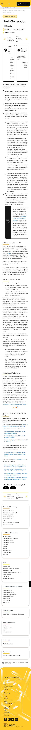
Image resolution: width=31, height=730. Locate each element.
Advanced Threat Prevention (9, 594)
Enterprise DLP (6, 600)
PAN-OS (5, 548)
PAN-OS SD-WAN (7, 550)
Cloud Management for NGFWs (10, 538)
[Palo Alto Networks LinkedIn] (9, 720)
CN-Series (5, 544)
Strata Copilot (23, 4)
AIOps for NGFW (7, 536)
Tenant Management (8, 524)
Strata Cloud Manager (8, 510)
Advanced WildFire (7, 590)
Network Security (8, 662)
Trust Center (7, 712)
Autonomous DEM (7, 632)
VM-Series (5, 554)
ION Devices (6, 576)
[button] (30, 584)
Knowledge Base (8, 703)
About (5, 696)
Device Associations (7, 518)
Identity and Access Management (11, 522)
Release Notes (7, 681)
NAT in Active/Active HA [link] (19, 459)
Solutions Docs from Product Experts (11, 655)
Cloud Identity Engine (8, 514)
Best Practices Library (8, 643)
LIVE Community (8, 701)
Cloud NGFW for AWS (8, 540)
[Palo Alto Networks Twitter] (13, 720)
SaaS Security (6, 602)
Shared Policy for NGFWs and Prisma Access (13, 614)
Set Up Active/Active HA (8, 12)
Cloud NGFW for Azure (8, 542)
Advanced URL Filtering (8, 592)
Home (4, 10)
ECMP (9, 253)
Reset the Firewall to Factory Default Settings (19, 218)
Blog (5, 684)
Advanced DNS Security (8, 596)
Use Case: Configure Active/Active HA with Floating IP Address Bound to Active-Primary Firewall (15, 454)
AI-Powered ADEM (7, 570)
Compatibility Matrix (8, 686)
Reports (5, 630)
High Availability (21, 10)
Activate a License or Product (10, 512)
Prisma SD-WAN (7, 574)
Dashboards (6, 626)
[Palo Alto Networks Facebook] (5, 720)
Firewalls (5, 546)
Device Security (6, 598)
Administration (8, 663)
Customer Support (8, 700)
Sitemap (6, 689)
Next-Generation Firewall (11, 10)
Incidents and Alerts (7, 628)
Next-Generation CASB (8, 578)
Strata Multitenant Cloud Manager (11, 568)
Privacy (5, 710)
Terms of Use (7, 714)
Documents (6, 715)
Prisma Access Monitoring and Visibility (12, 572)
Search (5, 682)
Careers (6, 698)
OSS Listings (7, 688)
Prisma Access (6, 566)
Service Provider (7, 552)
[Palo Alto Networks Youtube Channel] (16, 720)
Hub (4, 520)
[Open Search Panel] (9, 4)
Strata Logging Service (8, 516)
